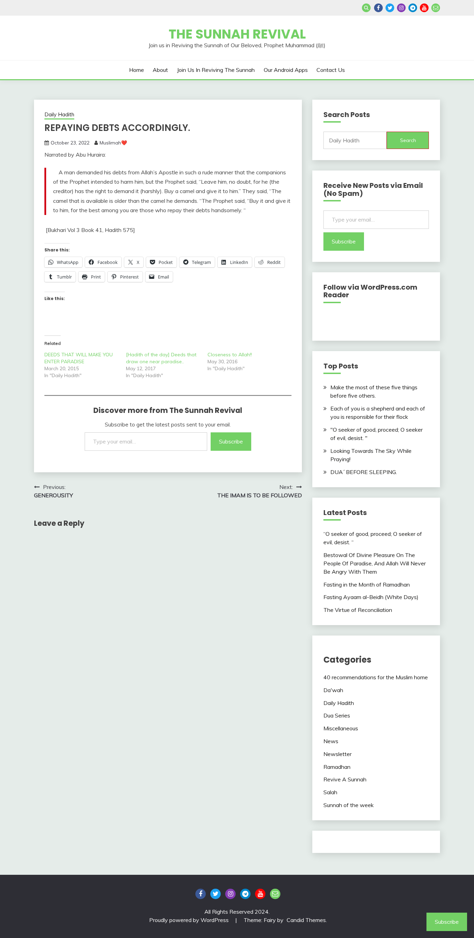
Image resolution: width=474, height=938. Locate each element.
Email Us (435, 7)
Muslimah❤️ (113, 143)
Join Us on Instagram (401, 7)
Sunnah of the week (348, 805)
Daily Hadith (59, 114)
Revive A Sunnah (344, 779)
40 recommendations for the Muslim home (375, 677)
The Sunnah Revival (237, 34)
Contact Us (330, 69)
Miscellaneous (340, 728)
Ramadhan (336, 766)
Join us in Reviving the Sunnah (216, 69)
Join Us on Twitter (390, 7)
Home (136, 69)
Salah (330, 792)
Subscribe (231, 441)
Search (408, 140)
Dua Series (336, 715)
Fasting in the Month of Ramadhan (366, 584)
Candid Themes (306, 919)
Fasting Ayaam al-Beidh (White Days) (370, 596)
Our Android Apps (286, 69)
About (160, 69)
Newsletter (337, 753)
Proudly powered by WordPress (189, 919)
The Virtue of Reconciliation (357, 609)
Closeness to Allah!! (230, 354)
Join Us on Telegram (412, 7)
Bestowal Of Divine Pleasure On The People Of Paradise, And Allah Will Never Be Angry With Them (374, 563)
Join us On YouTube (424, 7)
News (330, 741)
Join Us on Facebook (378, 7)
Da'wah (333, 690)
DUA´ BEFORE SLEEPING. (363, 471)
